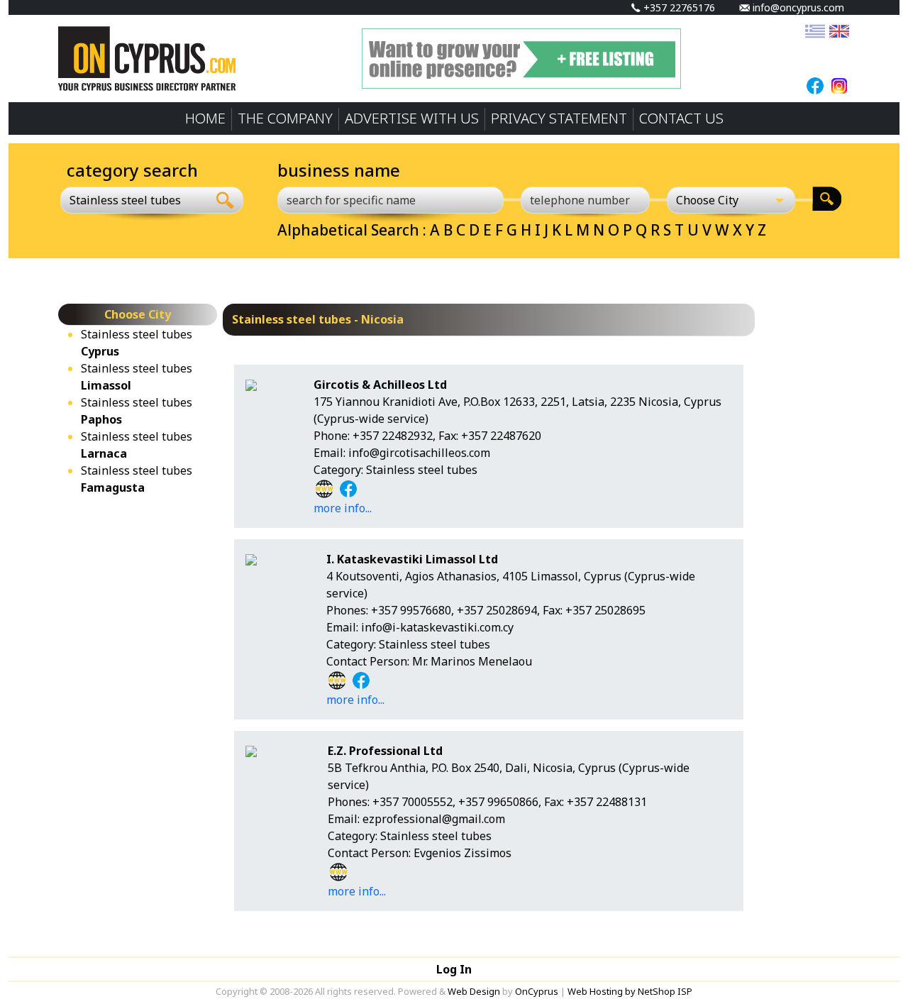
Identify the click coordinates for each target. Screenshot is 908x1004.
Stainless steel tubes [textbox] (125, 200)
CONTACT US (681, 118)
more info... (343, 508)
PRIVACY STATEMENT (559, 118)
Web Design (474, 991)
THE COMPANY (285, 118)
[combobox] (134, 200)
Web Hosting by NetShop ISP (630, 991)
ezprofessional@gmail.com (433, 819)
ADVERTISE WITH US (412, 118)
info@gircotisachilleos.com (419, 452)
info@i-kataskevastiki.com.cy (437, 627)
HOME (205, 118)
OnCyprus (536, 991)
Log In (454, 969)
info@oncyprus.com (797, 7)
